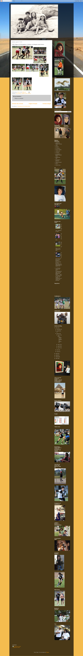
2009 (57, 355)
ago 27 (59, 334)
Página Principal (33, 103)
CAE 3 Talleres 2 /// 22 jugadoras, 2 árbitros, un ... (60, 339)
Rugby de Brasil (58, 162)
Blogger (47, 652)
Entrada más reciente (17, 103)
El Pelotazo (58, 148)
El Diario (57, 146)
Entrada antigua (47, 103)
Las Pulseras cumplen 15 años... (58, 269)
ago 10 (59, 344)
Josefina (23, 93)
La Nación (57, 152)
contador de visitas (16, 647)
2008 (57, 356)
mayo (58, 351)
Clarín (57, 145)
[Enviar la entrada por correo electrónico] (29, 92)
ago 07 (59, 347)
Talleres (29, 93)
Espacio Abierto (58, 149)
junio (58, 349)
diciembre (59, 329)
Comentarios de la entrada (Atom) (23, 106)
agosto (58, 333)
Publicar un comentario (19, 98)
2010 (57, 353)
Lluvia (26, 93)
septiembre (59, 330)
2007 (57, 358)
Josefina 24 (58, 151)
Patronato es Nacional (58, 160)
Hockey (19, 93)
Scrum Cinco (58, 165)
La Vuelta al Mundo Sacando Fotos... (59, 155)
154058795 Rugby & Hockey (59, 143)
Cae (17, 93)
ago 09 (59, 346)
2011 (57, 327)
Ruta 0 (57, 163)
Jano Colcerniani (25, 8)
